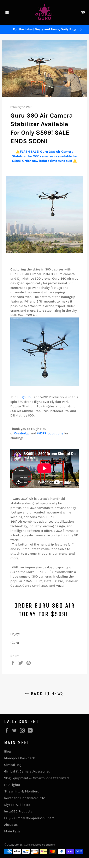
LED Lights (12, 785)
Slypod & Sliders (17, 805)
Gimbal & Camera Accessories (27, 771)
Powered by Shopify (43, 844)
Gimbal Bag (13, 765)
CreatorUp (21, 433)
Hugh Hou (25, 397)
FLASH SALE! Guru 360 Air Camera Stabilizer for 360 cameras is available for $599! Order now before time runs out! (44, 156)
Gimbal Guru (22, 844)
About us (11, 825)
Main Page (12, 831)
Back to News (46, 694)
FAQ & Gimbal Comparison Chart (29, 818)
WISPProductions (50, 433)
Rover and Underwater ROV (24, 798)
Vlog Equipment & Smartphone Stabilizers (36, 778)
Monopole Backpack (19, 758)
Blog (7, 751)
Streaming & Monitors (21, 791)
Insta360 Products (18, 811)
